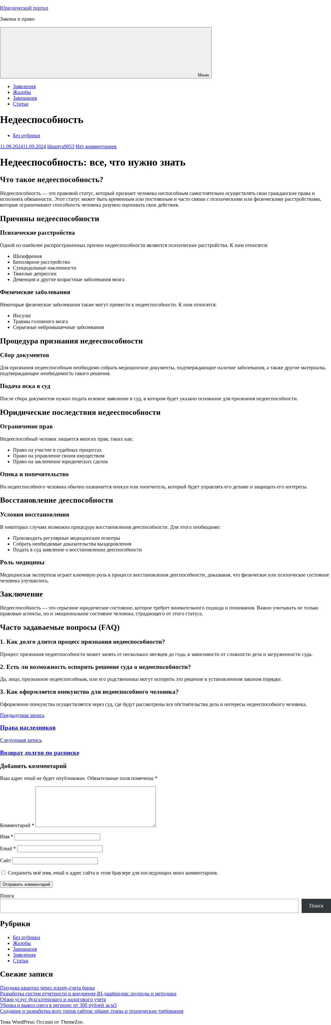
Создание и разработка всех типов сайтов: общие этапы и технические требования (91, 1011)
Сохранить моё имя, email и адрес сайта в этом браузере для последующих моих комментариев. (113, 873)
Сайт (5, 860)
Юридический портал (24, 8)
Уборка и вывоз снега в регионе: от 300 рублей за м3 (58, 1005)
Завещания (25, 98)
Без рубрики (26, 135)
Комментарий (17, 825)
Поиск (7, 895)
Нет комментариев (96, 146)
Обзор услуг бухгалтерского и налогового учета (53, 999)
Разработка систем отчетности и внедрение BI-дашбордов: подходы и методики (88, 993)
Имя (6, 836)
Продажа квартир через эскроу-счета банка (47, 987)
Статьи (20, 104)
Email (8, 848)
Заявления (24, 86)
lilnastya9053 (60, 146)
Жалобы (22, 92)
